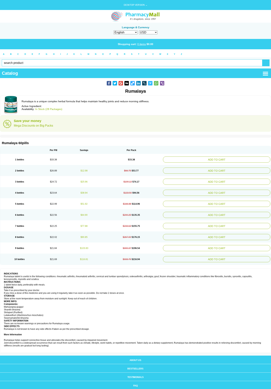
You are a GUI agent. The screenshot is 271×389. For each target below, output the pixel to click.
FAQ (135, 378)
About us (135, 353)
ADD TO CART (235, 159)
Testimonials (135, 370)
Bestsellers (135, 361)
